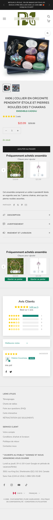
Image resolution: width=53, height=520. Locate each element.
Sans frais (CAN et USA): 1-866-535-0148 (21, 476)
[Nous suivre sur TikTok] (26, 485)
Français (33, 493)
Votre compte (9, 432)
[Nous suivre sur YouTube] (19, 485)
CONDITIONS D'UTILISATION (36, 502)
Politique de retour (11, 441)
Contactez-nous (10, 446)
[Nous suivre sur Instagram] (11, 485)
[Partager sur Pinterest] (22, 205)
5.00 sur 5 (33, 307)
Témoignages (8, 399)
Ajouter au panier (26, 149)
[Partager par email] (26, 205)
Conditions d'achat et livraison (16, 436)
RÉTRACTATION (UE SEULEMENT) (18, 417)
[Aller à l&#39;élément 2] (16, 88)
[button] (9, 116)
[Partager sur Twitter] (18, 205)
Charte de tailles (10, 403)
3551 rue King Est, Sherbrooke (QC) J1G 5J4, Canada (26, 471)
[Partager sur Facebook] (14, 205)
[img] (11, 354)
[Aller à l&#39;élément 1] (7, 88)
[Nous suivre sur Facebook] (4, 485)
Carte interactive (10, 413)
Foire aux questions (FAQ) (14, 408)
